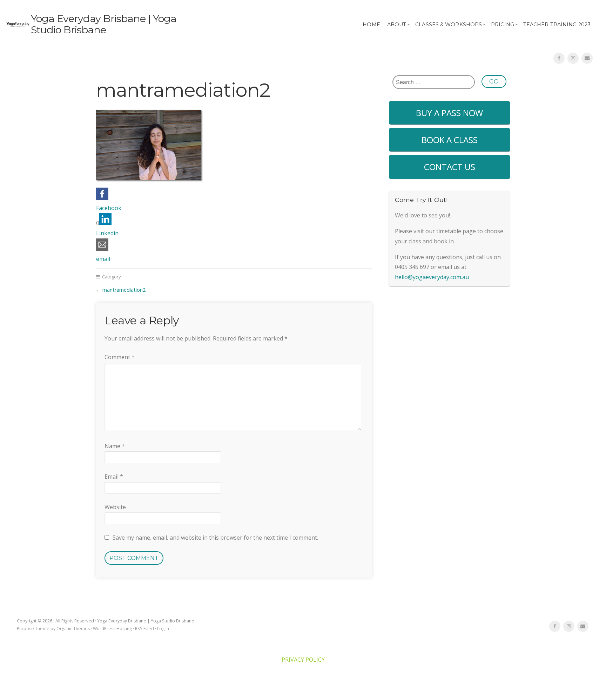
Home (371, 24)
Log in (163, 629)
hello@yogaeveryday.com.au (432, 277)
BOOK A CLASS (450, 140)
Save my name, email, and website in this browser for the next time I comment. (215, 537)
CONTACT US (449, 167)
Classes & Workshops (448, 24)
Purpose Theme (33, 629)
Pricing (502, 24)
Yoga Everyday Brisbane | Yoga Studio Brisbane (103, 24)
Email (114, 476)
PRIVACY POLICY (303, 659)
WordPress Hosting (112, 629)
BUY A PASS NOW (449, 113)
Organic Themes (73, 629)
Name (115, 446)
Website (115, 507)
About (396, 24)
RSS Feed (144, 629)
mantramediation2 (124, 289)
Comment (120, 357)
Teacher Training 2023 (557, 24)
